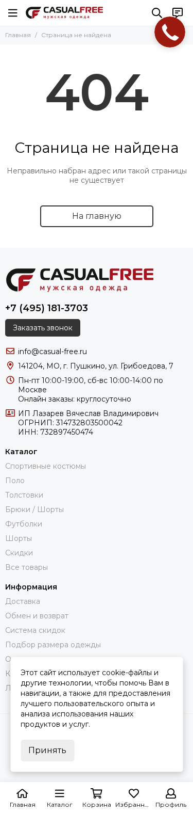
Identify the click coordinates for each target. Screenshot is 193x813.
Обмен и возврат (36, 615)
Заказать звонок (43, 327)
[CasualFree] (64, 13)
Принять (47, 750)
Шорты (18, 538)
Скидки (19, 552)
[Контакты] (177, 13)
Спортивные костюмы (45, 466)
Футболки (23, 524)
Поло (15, 480)
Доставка (22, 601)
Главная (18, 35)
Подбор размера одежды (53, 644)
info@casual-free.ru (52, 351)
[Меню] (13, 13)
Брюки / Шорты (34, 509)
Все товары (26, 567)
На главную (96, 216)
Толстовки (24, 495)
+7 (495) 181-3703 (46, 308)
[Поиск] (157, 13)
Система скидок (35, 630)
